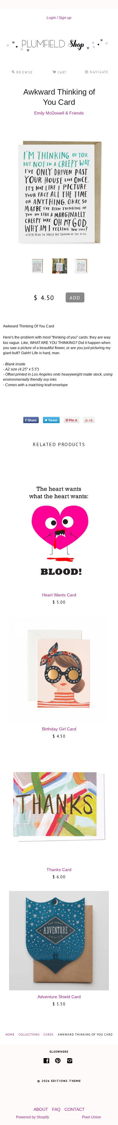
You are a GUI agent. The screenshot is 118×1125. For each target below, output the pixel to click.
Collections (29, 1034)
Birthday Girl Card (59, 729)
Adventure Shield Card (59, 996)
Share (32, 420)
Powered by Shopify (32, 1117)
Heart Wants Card (59, 594)
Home (10, 1034)
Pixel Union (91, 1117)
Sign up (65, 18)
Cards (49, 1034)
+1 (91, 420)
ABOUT (41, 1109)
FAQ (56, 1109)
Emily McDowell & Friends (59, 113)
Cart (59, 71)
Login (51, 18)
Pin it (73, 420)
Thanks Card (59, 869)
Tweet (52, 420)
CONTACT (74, 1109)
